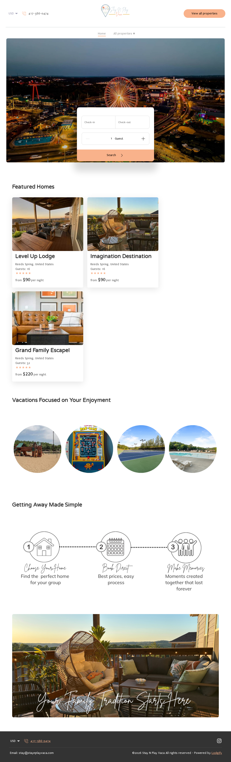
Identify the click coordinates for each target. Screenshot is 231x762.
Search (111, 155)
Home (102, 33)
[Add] (143, 138)
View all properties (204, 13)
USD (11, 13)
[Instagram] (219, 741)
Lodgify (217, 753)
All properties (124, 34)
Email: (14, 753)
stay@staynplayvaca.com (36, 753)
